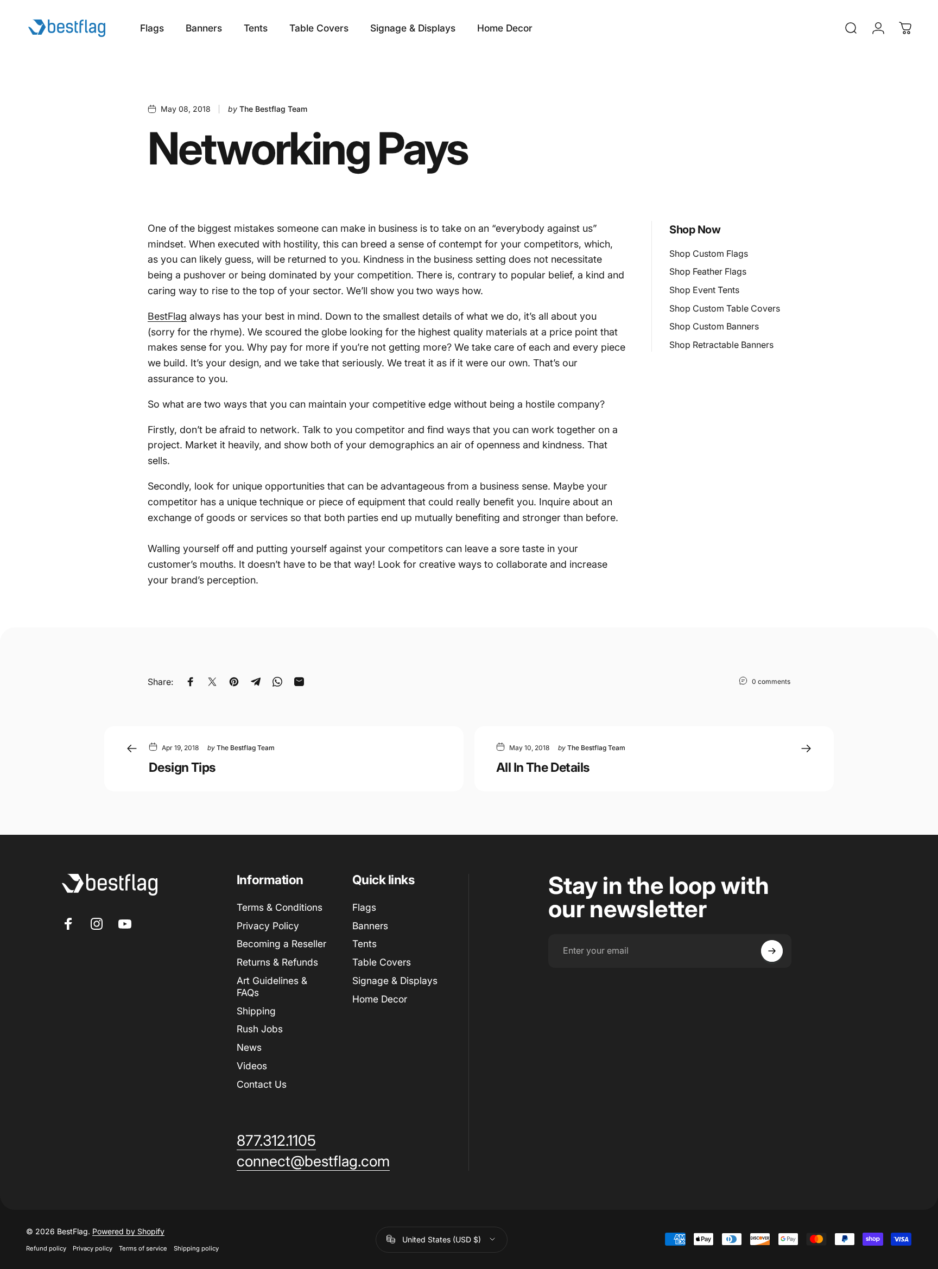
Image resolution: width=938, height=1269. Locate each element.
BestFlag (167, 316)
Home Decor (379, 999)
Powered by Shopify (128, 1231)
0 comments (771, 681)
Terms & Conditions (279, 907)
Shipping (256, 1011)
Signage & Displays (395, 980)
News (249, 1047)
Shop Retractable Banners (721, 344)
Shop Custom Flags (708, 253)
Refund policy (46, 1248)
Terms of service (143, 1248)
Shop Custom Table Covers (724, 308)
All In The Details (543, 767)
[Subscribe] (772, 951)
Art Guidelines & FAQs (272, 986)
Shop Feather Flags (707, 271)
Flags (364, 907)
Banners (370, 925)
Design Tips (182, 767)
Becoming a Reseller (281, 943)
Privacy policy (92, 1248)
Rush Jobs (260, 1029)
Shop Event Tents (704, 289)
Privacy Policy (268, 925)
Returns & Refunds (277, 962)
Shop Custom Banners (714, 326)
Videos (252, 1065)
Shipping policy (196, 1248)
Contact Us (262, 1084)
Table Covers (381, 962)
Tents (364, 943)
